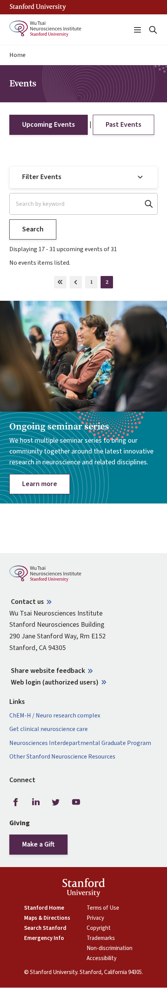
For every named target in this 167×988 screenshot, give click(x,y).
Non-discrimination (109, 948)
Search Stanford (45, 928)
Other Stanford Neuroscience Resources (62, 756)
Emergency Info (44, 938)
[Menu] (137, 29)
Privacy (95, 918)
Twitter (56, 802)
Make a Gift (38, 844)
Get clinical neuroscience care (48, 729)
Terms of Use (103, 908)
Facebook (15, 802)
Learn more (39, 484)
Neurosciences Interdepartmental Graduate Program (80, 743)
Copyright (99, 928)
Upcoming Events (48, 124)
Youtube (76, 802)
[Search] (153, 29)
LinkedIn (36, 802)
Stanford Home (44, 908)
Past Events (123, 124)
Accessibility (102, 958)
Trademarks (101, 938)
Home (17, 55)
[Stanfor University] (37, 7)
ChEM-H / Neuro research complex (54, 715)
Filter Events (41, 177)
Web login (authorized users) (55, 682)
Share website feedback (48, 671)
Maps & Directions (47, 918)
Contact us (27, 602)
